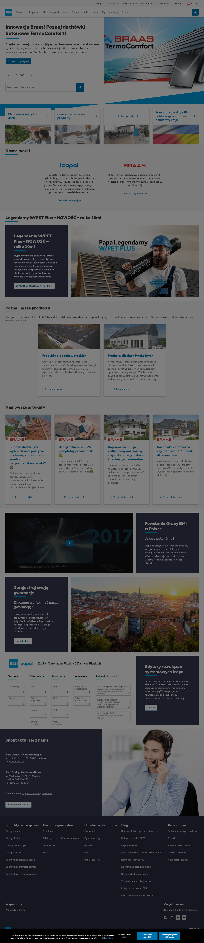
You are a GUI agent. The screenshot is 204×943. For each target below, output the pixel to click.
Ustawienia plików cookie (124, 936)
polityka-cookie (111, 938)
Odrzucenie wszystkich (147, 936)
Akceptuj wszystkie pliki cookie (169, 936)
